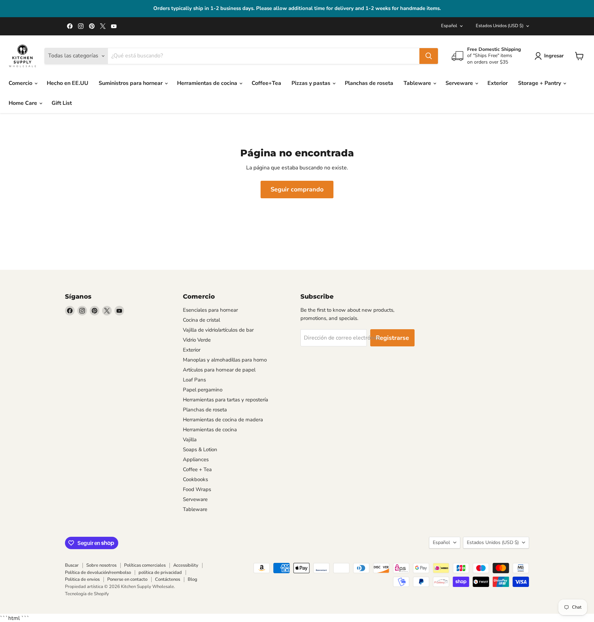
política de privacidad (160, 572)
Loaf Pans (194, 379)
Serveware (460, 83)
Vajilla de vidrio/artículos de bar (218, 329)
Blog (192, 579)
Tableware (418, 83)
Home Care (23, 103)
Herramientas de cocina (208, 83)
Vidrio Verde (197, 339)
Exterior (497, 83)
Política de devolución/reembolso (98, 572)
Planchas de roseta (369, 83)
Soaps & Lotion (200, 449)
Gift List (62, 103)
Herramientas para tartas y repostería (225, 399)
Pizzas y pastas (312, 83)
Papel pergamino (202, 389)
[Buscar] (428, 56)
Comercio (21, 83)
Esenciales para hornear (210, 310)
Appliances (196, 459)
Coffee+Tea (266, 83)
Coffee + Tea (197, 469)
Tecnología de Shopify (87, 594)
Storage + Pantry (540, 83)
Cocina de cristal (201, 319)
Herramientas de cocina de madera (223, 419)
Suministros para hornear (131, 83)
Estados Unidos (500, 26)
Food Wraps (197, 489)
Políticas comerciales (145, 565)
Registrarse (392, 338)
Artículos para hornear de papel (219, 369)
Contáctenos (167, 579)
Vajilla (190, 439)
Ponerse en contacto (127, 579)
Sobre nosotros (101, 565)
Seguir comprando (297, 189)
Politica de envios (82, 579)
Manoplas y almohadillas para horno (225, 359)
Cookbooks (195, 479)
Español (449, 26)
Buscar (72, 565)
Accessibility (185, 565)
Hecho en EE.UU (67, 83)
